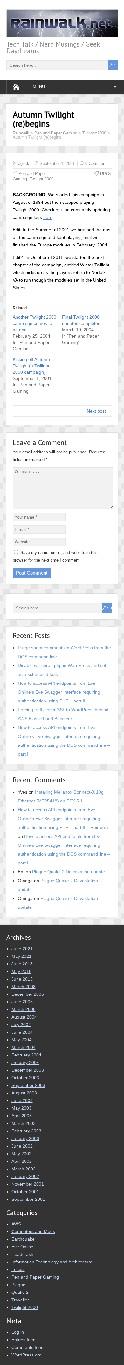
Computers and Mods (33, 1231)
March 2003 (23, 1123)
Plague (18, 1284)
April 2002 (21, 1161)
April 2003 (21, 1115)
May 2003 (21, 1108)
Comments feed (27, 1347)
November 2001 (27, 1184)
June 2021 (22, 948)
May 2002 (21, 1153)
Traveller (20, 1299)
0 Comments (97, 163)
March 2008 (23, 986)
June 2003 (22, 1100)
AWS (16, 1223)
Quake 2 (20, 1292)
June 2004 (22, 1032)
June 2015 (22, 979)
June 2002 (22, 1146)
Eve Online (22, 1246)
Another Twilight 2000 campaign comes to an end (34, 323)
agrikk (23, 163)
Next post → (99, 411)
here (47, 217)
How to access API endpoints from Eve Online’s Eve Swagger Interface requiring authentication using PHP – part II (59, 692)
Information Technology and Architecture (52, 1261)
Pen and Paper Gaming (35, 1277)
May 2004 (21, 1039)
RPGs (105, 173)
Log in (17, 1332)
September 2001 (28, 1199)
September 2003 (28, 1085)
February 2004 (26, 1054)
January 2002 (25, 1176)
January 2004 (25, 1062)
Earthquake (23, 1239)
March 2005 (23, 1009)
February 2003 (26, 1130)
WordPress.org (26, 1354)
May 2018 (21, 971)
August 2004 (24, 1016)
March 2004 (23, 1047)
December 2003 (27, 1070)
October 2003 (25, 1077)
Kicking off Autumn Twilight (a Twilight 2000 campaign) (31, 366)
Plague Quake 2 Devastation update (68, 871)
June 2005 (22, 1001)
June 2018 (22, 963)
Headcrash (22, 1254)
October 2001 (25, 1191)
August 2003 (24, 1092)
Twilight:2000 (41, 179)
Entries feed (23, 1339)
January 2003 (25, 1138)
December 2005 (27, 994)
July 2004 (21, 1024)
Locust (18, 1269)
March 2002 (23, 1168)
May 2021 (21, 956)
